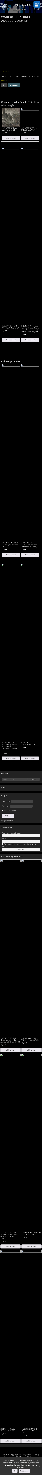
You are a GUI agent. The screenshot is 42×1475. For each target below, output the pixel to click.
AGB (17, 1457)
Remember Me (9, 811)
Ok (15, 1471)
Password (6, 806)
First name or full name (11, 833)
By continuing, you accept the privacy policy (19, 845)
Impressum (8, 1457)
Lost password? (6, 821)
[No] (39, 1466)
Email (4, 838)
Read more (24, 1471)
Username (6, 801)
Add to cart (14, 85)
